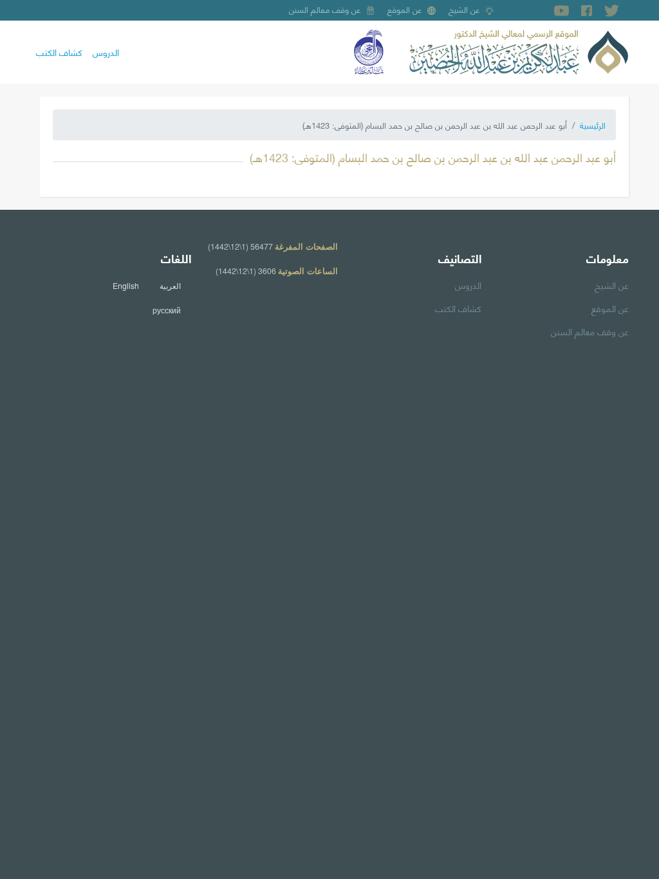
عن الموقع (404, 9)
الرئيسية (593, 125)
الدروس (106, 51)
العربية (170, 285)
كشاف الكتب (59, 51)
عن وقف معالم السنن (325, 9)
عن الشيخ (464, 9)
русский (167, 310)
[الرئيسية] (518, 50)
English (126, 285)
